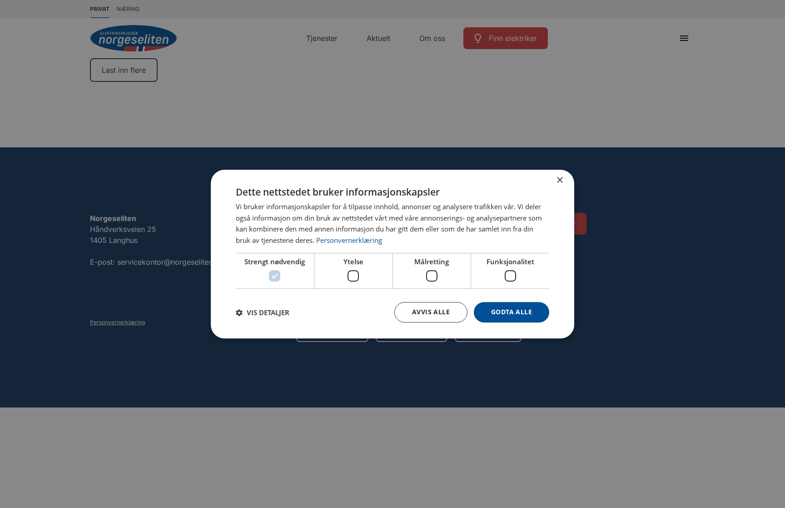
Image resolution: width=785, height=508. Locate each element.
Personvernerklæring (349, 240)
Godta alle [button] (511, 312)
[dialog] (392, 254)
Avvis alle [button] (431, 312)
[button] (262, 312)
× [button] (559, 180)
